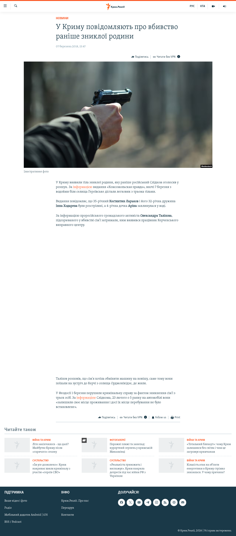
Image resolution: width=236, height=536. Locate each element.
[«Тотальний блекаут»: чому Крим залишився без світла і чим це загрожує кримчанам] (171, 445)
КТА (202, 6)
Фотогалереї (117, 440)
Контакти (67, 514)
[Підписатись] (182, 502)
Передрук (67, 507)
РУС (192, 6)
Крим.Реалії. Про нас (75, 500)
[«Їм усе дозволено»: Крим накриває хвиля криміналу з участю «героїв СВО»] (17, 465)
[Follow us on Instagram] (156, 502)
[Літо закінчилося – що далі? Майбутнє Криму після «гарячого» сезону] (17, 445)
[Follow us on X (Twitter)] (130, 502)
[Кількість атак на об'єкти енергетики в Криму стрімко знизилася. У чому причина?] (171, 465)
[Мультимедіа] (213, 6)
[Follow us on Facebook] (121, 502)
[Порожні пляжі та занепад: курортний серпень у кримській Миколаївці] (94, 445)
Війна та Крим (41, 440)
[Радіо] (224, 6)
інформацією (82, 187)
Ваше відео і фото (15, 500)
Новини (62, 18)
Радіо (8, 507)
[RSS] (165, 502)
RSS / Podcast (12, 521)
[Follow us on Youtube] (139, 502)
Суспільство (40, 460)
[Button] (140, 57)
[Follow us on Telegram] (147, 502)
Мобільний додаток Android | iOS (26, 514)
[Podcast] (173, 502)
